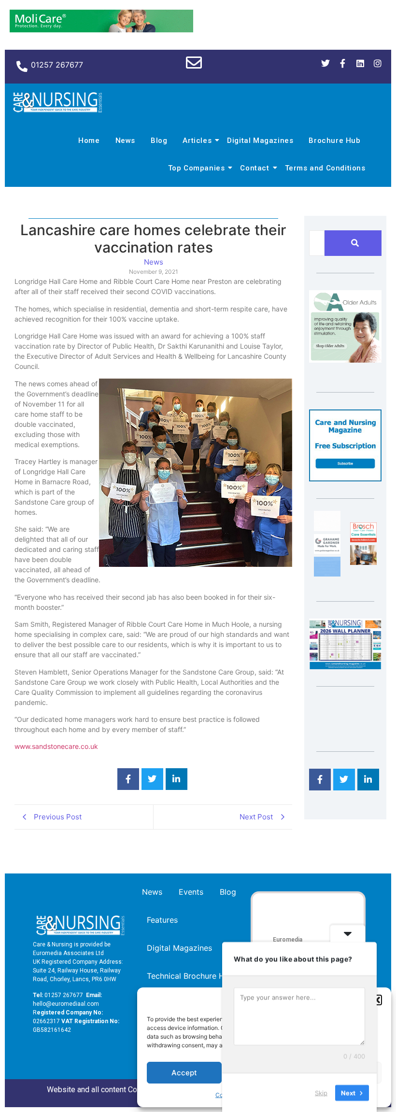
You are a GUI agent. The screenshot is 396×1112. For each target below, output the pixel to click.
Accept (184, 1072)
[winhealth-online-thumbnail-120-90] (327, 528)
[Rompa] (345, 360)
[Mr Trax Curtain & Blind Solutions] (327, 573)
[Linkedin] (360, 63)
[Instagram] (377, 63)
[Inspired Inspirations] (363, 562)
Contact (254, 168)
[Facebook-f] (343, 63)
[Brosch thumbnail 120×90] (363, 539)
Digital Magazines (260, 140)
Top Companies (196, 168)
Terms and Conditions (325, 168)
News (125, 140)
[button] (377, 1000)
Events (191, 892)
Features (162, 920)
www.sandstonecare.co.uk (56, 746)
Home (88, 140)
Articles (197, 140)
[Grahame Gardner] (327, 551)
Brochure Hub (334, 140)
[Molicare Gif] (101, 29)
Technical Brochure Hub (190, 976)
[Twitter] (325, 63)
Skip (321, 1092)
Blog (159, 140)
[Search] (355, 243)
